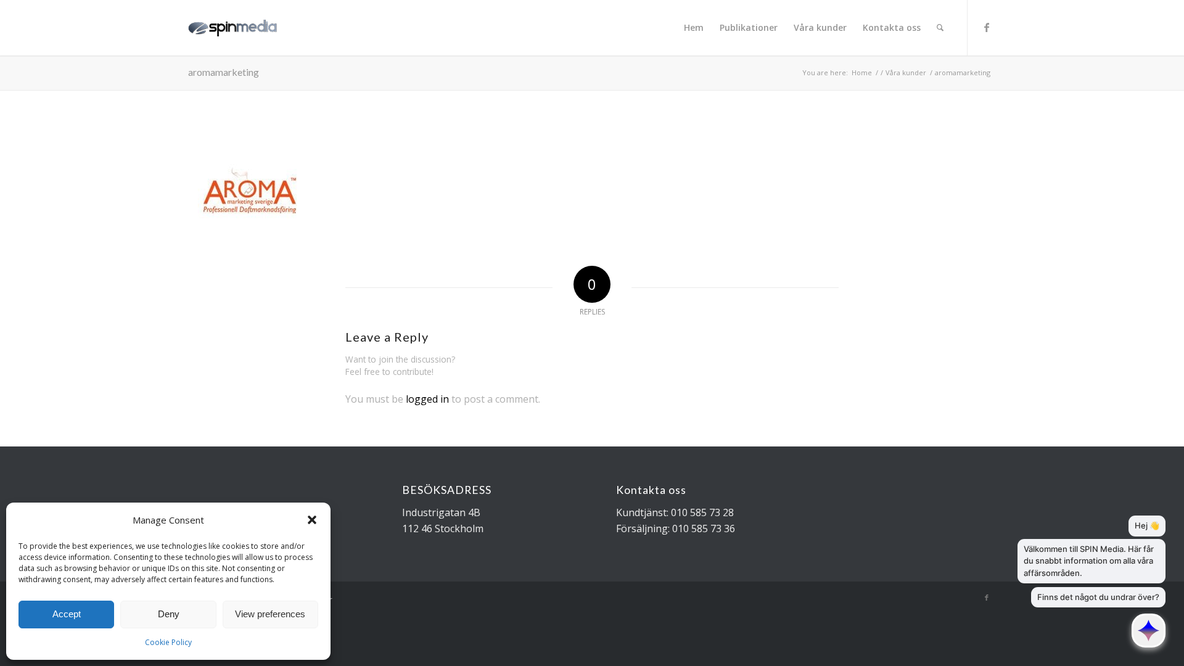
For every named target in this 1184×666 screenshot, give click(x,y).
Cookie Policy (168, 642)
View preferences (270, 614)
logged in (427, 399)
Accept (66, 614)
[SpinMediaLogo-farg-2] (239, 28)
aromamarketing (223, 72)
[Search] (940, 28)
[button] (312, 520)
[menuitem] (694, 28)
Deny (168, 614)
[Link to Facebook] (986, 27)
